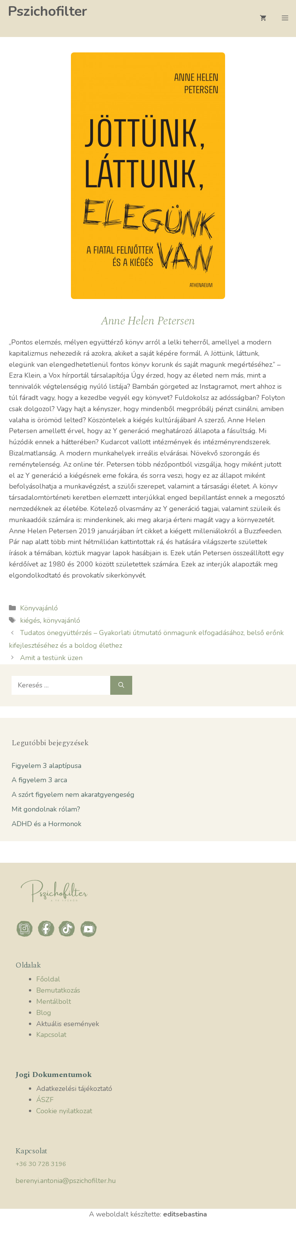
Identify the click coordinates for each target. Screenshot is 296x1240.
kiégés (30, 620)
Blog (43, 1012)
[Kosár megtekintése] (263, 18)
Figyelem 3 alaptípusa (46, 765)
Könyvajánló (39, 608)
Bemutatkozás (58, 990)
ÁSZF (45, 1099)
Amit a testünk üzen (51, 657)
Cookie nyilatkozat (64, 1111)
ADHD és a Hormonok (46, 823)
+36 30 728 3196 (40, 1164)
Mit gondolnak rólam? (46, 809)
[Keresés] (121, 685)
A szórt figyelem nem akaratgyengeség (73, 794)
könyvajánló (61, 620)
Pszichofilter (47, 11)
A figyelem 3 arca (39, 780)
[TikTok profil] (68, 936)
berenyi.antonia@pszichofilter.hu (65, 1180)
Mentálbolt (53, 1001)
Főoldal (48, 979)
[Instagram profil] (26, 936)
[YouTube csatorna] (88, 936)
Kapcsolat (51, 1034)
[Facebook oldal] (47, 936)
